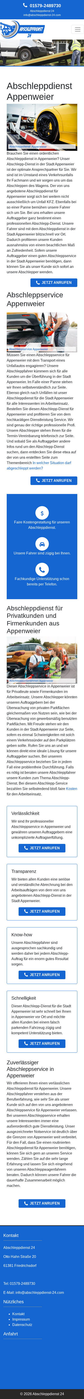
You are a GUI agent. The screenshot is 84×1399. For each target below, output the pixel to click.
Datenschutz (22, 1325)
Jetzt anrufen (57, 283)
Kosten (71, 789)
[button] (6, 53)
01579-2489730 (45, 5)
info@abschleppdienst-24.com (42, 15)
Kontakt (18, 1314)
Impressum (21, 1319)
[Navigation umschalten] (77, 29)
